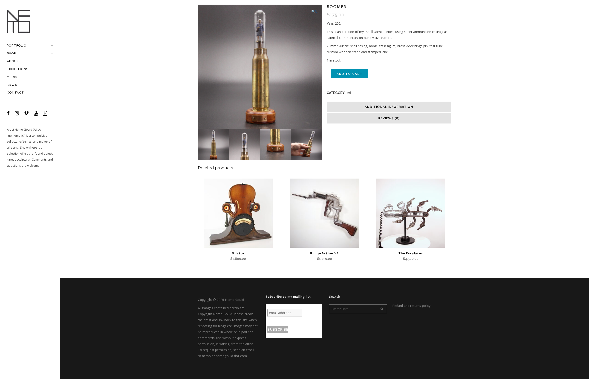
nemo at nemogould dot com (224, 356)
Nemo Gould (23, 129)
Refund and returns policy (411, 305)
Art (349, 93)
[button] (314, 12)
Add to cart (350, 74)
